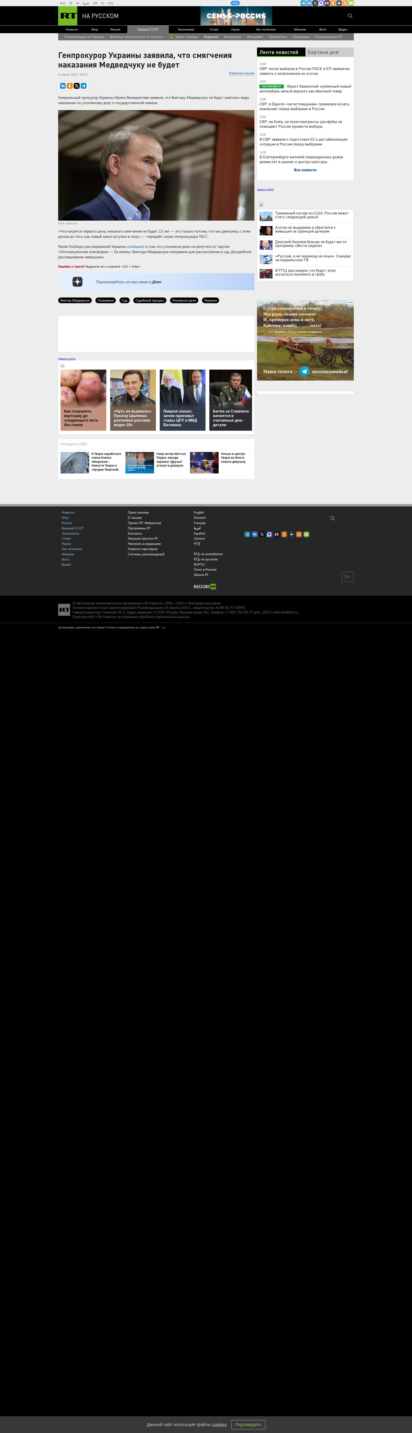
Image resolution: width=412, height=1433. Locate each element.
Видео (343, 29)
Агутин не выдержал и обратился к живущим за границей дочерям (305, 229)
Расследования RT (328, 36)
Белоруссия (232, 36)
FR (77, 3)
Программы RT (139, 528)
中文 (110, 3)
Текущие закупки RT (143, 538)
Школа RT (201, 574)
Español (199, 533)
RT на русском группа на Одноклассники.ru (333, 3)
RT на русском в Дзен (339, 3)
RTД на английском (208, 554)
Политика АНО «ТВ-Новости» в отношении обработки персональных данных (131, 616)
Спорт (214, 29)
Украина (211, 36)
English (199, 512)
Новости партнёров (142, 549)
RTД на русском (206, 559)
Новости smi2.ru (67, 358)
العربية (86, 3)
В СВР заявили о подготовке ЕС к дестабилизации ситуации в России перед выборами (303, 141)
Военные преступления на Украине (136, 36)
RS (102, 3)
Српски (199, 538)
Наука (235, 29)
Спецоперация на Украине (84, 36)
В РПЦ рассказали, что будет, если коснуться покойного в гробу (305, 272)
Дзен (156, 281)
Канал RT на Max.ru (321, 3)
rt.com (103, 607)
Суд (124, 300)
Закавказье (301, 36)
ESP (95, 3)
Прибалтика (278, 36)
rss (345, 3)
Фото (322, 29)
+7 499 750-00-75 (239, 612)
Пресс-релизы (138, 512)
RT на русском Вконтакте (309, 3)
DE (70, 3)
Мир (94, 29)
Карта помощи (186, 36)
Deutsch (200, 517)
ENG (63, 3)
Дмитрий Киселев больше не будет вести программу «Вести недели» (310, 243)
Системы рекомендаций (146, 554)
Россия (115, 29)
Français (200, 523)
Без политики (266, 29)
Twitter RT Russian (315, 3)
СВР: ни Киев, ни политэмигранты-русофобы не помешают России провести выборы (300, 124)
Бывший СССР (148, 29)
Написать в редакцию (144, 543)
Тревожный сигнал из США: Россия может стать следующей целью (312, 215)
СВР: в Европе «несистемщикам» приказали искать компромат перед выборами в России (304, 106)
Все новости (305, 169)
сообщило (135, 246)
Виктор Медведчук (75, 300)
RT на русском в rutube (327, 3)
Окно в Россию (205, 569)
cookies (219, 1424)
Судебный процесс (150, 300)
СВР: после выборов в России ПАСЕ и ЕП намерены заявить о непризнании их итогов (304, 71)
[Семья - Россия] (236, 15)
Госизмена (105, 300)
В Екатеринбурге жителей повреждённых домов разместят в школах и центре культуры (301, 159)
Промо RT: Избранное (144, 522)
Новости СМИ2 (265, 189)
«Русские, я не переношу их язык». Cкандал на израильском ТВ (313, 258)
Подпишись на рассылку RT (351, 3)
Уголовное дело (184, 300)
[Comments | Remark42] (156, 333)
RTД (235, 3)
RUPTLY (199, 564)
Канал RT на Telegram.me (303, 3)
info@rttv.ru (289, 612)
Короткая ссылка (241, 73)
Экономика (186, 29)
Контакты (135, 533)
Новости (72, 29)
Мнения (300, 29)
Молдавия (255, 36)
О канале (135, 517)
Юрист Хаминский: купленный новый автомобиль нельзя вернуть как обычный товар (305, 88)
